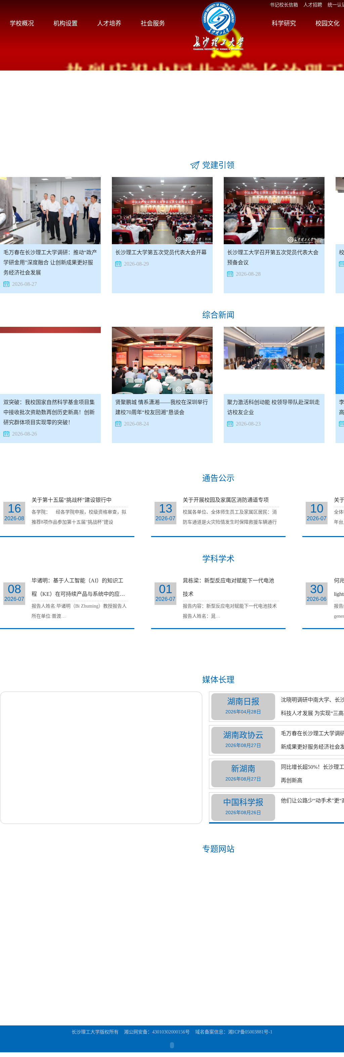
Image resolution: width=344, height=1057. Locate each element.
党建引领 (218, 165)
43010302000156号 (171, 1031)
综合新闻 (218, 315)
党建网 (10, 990)
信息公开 (316, 995)
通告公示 (218, 478)
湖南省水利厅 (70, 1000)
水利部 (117, 979)
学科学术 (218, 559)
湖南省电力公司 (126, 1000)
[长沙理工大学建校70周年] (274, 885)
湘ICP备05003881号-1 (250, 1031)
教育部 (10, 979)
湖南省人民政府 (72, 990)
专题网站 (218, 849)
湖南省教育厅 (124, 990)
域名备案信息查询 (128, 1010)
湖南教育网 (15, 1010)
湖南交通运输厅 (19, 1000)
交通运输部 (68, 979)
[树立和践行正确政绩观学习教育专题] (50, 885)
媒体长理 (218, 679)
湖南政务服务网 (72, 1010)
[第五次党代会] (162, 885)
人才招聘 (312, 4)
